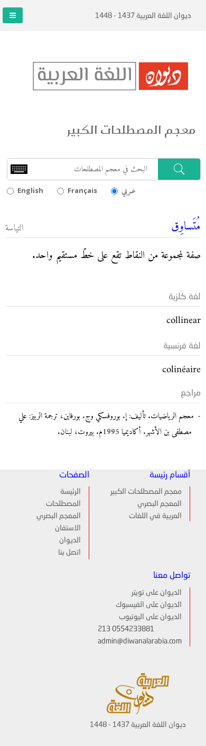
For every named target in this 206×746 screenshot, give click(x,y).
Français (82, 190)
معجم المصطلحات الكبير (146, 491)
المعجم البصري (159, 504)
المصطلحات (63, 504)
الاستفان (68, 528)
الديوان (70, 540)
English (30, 190)
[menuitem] (62, 491)
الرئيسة (70, 491)
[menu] (62, 522)
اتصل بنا (69, 552)
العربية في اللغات (155, 516)
